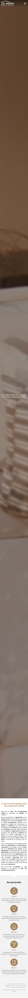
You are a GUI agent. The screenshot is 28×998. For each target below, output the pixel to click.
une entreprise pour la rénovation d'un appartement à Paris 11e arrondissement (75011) (15, 985)
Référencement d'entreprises (10, 990)
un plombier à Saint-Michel (18, 987)
